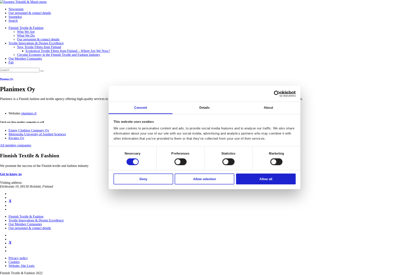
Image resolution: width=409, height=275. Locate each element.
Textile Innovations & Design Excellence (36, 43)
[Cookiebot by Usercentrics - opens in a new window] (277, 93)
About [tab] (268, 107)
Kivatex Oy (16, 138)
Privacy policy (18, 258)
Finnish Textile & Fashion (26, 28)
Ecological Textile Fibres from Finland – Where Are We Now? (68, 51)
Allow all (265, 179)
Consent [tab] (140, 107)
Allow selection (204, 179)
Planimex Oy (6, 79)
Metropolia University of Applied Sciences (37, 134)
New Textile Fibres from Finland (39, 47)
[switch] (180, 161)
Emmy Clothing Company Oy (29, 130)
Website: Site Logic (22, 266)
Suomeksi (15, 17)
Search (13, 20)
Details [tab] (204, 107)
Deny (143, 179)
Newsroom (16, 9)
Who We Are (26, 31)
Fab (11, 62)
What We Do (26, 35)
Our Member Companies (25, 58)
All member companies (15, 145)
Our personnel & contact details (30, 13)
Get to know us (11, 174)
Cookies (14, 262)
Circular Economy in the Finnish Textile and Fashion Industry (58, 54)
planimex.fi (28, 113)
